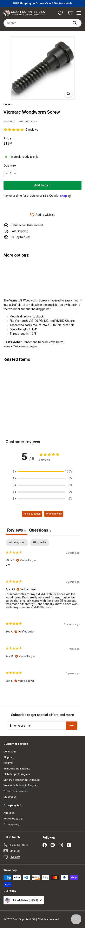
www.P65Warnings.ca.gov (20, 346)
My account (10, 796)
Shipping (9, 757)
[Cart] (70, 13)
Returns (8, 762)
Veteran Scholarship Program (21, 785)
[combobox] (42, 23)
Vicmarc (9, 121)
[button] (42, 471)
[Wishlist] (60, 12)
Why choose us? (13, 818)
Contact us (10, 751)
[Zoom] (68, 93)
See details (65, 3)
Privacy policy (12, 824)
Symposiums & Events (17, 768)
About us (9, 812)
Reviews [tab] (16, 530)
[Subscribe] (71, 725)
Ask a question (32, 513)
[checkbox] (39, 542)
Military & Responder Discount (22, 779)
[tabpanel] (42, 614)
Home (7, 104)
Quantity (10, 166)
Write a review (54, 513)
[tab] (40, 530)
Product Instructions (15, 791)
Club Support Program (17, 774)
